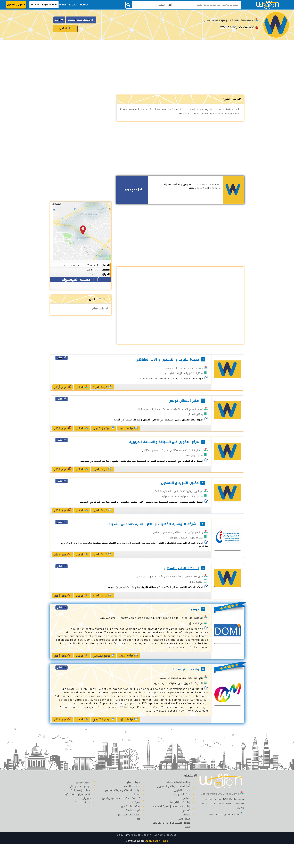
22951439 (228, 27)
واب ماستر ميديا (186, 669)
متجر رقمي (184, 818)
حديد (187, 826)
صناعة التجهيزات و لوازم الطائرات (171, 822)
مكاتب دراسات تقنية (178, 782)
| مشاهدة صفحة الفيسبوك (79, 20)
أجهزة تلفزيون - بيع (129, 814)
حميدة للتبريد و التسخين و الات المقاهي (167, 359)
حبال (137, 818)
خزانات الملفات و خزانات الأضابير (122, 790)
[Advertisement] (147, 68)
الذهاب (64, 28)
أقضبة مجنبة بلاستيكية (77, 794)
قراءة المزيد (100, 386)
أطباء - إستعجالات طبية (77, 790)
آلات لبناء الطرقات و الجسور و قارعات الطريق (173, 788)
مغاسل (186, 798)
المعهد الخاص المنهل (181, 568)
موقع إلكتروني (102, 428)
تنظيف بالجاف (132, 786)
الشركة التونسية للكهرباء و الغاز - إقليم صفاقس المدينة (154, 524)
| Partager (131, 190)
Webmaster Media (156, 840)
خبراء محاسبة (133, 810)
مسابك (136, 794)
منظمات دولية (182, 794)
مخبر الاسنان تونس (184, 401)
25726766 (246, 27)
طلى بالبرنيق (83, 782)
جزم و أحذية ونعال (80, 786)
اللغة (64, 5)
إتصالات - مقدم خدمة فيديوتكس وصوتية (121, 800)
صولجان (86, 798)
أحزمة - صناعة (83, 802)
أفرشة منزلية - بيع (130, 806)
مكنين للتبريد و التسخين (180, 483)
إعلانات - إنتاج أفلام (179, 802)
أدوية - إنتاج (133, 782)
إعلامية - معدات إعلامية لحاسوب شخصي (171, 808)
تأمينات (186, 814)
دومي (194, 609)
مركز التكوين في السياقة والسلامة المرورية (164, 442)
